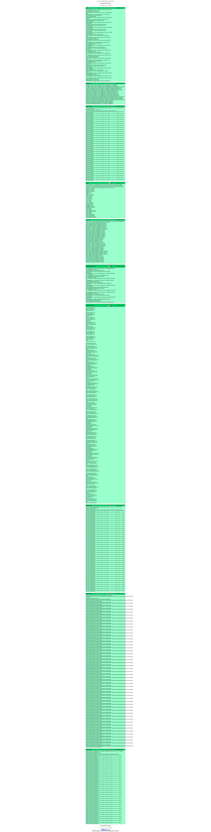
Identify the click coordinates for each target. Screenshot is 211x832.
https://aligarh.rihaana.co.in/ (91, 344)
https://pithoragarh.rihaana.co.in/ (92, 383)
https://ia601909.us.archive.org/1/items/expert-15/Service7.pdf (98, 67)
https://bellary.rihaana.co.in (91, 421)
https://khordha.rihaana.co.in (91, 458)
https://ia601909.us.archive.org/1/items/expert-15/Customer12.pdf (99, 27)
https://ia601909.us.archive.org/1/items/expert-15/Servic (97, 70)
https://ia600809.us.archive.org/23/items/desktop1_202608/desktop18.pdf (100, 297)
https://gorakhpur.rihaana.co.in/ (92, 359)
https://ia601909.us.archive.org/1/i (92, 10)
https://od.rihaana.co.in (90, 317)
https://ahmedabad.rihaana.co (92, 409)
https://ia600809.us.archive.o (92, 269)
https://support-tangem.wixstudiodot (93, 231)
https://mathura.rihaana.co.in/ (92, 374)
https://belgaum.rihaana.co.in (91, 420)
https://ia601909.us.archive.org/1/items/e (94, 43)
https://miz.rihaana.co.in (90, 322)
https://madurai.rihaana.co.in (91, 467)
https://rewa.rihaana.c (90, 483)
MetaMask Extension (90, 206)
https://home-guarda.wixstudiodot (92, 258)
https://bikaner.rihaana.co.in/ (91, 352)
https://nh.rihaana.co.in (90, 318)
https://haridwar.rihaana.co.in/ (92, 363)
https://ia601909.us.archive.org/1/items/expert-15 (96, 25)
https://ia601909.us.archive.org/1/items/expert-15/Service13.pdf (98, 77)
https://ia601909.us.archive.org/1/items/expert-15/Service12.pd (98, 75)
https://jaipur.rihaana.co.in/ (91, 366)
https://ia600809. (89, 286)
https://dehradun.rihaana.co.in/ (92, 355)
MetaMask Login (89, 204)
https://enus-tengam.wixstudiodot (92, 247)
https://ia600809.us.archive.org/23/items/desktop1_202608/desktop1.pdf (100, 268)
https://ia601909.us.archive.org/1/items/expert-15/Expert (97, 35)
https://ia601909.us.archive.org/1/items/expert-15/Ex (96, 48)
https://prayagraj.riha (90, 384)
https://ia (87, 18)
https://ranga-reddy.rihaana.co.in (92, 482)
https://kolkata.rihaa (90, 459)
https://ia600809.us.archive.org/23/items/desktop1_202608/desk (99, 283)
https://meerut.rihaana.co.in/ (91, 375)
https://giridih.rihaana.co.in (91, 438)
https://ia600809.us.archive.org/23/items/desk (95, 276)
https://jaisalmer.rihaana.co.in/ (92, 367)
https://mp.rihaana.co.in (90, 319)
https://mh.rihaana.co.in (90, 323)
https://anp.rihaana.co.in (91, 341)
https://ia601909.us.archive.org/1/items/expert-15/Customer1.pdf (99, 9)
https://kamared (89, 451)
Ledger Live (88, 192)
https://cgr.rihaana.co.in (90, 336)
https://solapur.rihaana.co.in (91, 403)
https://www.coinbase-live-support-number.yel (95, 599)
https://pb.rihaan (89, 315)
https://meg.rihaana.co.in (91, 324)
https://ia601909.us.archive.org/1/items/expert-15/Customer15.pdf (99, 32)
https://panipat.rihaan (90, 380)
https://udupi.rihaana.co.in (91, 498)
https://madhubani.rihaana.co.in (92, 466)
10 (107, 5)
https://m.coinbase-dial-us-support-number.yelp (95, 510)
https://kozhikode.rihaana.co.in (92, 461)
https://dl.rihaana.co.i (90, 334)
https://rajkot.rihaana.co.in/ (91, 387)
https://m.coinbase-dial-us (91, 508)
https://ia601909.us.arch (91, 51)
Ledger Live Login (89, 194)
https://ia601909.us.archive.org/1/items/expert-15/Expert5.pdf (98, 40)
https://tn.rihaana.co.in (90, 312)
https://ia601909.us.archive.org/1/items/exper (95, 20)
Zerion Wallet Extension (90, 210)
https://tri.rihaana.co (90, 310)
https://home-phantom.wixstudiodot (93, 235)
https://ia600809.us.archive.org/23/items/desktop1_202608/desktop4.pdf (100, 273)
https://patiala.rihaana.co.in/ (91, 382)
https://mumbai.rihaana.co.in (91, 407)
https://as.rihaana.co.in (90, 408)
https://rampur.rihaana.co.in (91, 481)
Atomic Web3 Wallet (90, 214)
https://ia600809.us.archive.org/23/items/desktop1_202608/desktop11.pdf (100, 285)
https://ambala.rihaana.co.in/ (91, 347)
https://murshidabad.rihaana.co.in (92, 471)
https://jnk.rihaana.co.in (90, 328)
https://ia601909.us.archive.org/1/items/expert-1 (95, 65)
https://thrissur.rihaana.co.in (91, 495)
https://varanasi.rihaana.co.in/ (92, 399)
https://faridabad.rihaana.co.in (92, 433)
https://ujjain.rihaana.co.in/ (91, 396)
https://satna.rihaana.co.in (91, 490)
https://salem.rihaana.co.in (91, 487)
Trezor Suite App (89, 202)
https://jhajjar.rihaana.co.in (91, 450)
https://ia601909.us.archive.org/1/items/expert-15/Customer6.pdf (99, 17)
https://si (87, 492)
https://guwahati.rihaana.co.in (92, 442)
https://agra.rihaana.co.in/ (91, 343)
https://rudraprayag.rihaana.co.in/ (92, 391)
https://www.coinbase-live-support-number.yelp (95, 602)
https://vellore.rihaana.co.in (91, 499)
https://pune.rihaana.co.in (91, 477)
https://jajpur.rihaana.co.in (91, 446)
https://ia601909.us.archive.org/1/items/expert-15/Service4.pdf (98, 63)
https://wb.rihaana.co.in (90, 307)
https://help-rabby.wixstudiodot (92, 239)
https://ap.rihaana (89, 339)
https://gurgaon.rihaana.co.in (91, 441)
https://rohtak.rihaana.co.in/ (91, 390)
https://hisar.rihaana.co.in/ (91, 364)
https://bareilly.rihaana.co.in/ (91, 348)
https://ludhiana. (89, 372)
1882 (110, 5)
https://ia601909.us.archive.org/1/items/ (94, 15)
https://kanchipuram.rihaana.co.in (92, 453)
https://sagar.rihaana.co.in (91, 485)
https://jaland (88, 368)
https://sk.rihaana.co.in (90, 314)
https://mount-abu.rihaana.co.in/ (92, 378)
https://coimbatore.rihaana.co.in (92, 425)
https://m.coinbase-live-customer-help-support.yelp (96, 111)
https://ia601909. (89, 28)
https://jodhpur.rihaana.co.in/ (91, 370)
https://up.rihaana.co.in (90, 308)
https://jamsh (88, 447)
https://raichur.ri (89, 479)
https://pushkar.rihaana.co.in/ (92, 386)
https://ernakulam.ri (90, 430)
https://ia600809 (89, 274)
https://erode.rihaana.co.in (91, 432)
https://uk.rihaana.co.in (90, 309)
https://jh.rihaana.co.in (90, 329)
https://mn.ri (88, 320)
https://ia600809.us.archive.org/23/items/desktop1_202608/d (98, 271)
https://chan (88, 353)
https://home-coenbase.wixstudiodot (93, 243)
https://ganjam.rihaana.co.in (91, 436)
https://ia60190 (89, 23)
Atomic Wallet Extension (91, 216)
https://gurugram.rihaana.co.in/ (92, 360)
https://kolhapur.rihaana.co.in (91, 400)
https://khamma (89, 455)
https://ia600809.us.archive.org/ (92, 281)
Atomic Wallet (88, 212)
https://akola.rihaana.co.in (91, 412)
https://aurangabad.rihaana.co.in (92, 413)
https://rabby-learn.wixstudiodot (92, 254)
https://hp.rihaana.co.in (90, 332)
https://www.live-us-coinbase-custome (93, 753)
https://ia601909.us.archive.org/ (92, 56)
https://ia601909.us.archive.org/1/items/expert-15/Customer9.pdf (99, 22)
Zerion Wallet (88, 208)
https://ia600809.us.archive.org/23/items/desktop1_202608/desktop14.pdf (100, 290)
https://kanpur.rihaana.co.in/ (91, 371)
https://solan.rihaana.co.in (91, 494)
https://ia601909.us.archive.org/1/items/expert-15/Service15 (98, 80)
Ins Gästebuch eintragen (105, 3)
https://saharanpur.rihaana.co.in (92, 486)
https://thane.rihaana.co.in (91, 404)
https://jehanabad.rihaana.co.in (92, 449)
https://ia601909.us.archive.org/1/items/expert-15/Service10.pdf (98, 72)
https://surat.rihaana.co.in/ (91, 394)
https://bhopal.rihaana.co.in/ (91, 351)
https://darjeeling (89, 426)
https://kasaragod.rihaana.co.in (92, 454)
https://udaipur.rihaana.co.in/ (91, 395)
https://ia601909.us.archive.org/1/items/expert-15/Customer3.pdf (99, 12)
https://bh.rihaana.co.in (90, 338)
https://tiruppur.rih (89, 496)
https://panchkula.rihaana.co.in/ (92, 379)
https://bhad (88, 422)
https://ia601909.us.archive (91, 73)
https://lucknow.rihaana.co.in (91, 465)
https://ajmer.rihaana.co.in (91, 411)
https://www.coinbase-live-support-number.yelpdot (96, 595)
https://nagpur (88, 405)
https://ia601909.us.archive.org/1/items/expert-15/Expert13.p (98, 53)
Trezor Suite (88, 200)
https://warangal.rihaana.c (91, 502)
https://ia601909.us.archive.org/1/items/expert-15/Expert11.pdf (98, 50)
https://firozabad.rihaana (91, 434)
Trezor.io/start (89, 196)
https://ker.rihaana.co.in (90, 327)
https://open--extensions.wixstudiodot (93, 227)
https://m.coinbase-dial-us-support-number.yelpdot (96, 506)
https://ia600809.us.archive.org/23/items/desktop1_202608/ (98, 295)
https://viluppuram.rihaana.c (91, 500)
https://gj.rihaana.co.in (90, 333)
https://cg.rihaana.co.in (90, 337)
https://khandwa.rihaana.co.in (92, 457)
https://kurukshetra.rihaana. (91, 463)
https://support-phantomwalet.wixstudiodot (94, 251)
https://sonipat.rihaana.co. (91, 392)
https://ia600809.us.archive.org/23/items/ (94, 300)
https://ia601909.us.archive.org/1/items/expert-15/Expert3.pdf (98, 37)
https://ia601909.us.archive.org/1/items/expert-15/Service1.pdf (98, 58)
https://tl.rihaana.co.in (90, 313)
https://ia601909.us (90, 33)
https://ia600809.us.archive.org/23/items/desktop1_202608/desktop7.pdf (100, 278)
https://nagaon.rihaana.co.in (91, 474)
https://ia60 (88, 64)
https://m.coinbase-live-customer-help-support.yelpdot (97, 107)
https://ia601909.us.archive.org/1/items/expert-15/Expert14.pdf (98, 55)
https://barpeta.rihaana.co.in (91, 417)
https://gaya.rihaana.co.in (91, 437)
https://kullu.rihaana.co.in (91, 462)
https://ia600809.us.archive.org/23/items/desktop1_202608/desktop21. (100, 302)
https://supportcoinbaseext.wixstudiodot (94, 223)
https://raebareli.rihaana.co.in (92, 478)
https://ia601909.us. (90, 68)
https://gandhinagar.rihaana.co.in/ (92, 356)
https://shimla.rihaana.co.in (91, 491)
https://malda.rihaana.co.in (91, 469)
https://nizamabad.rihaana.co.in (92, 475)
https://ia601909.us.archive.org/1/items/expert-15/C (96, 30)
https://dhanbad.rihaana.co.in (92, 428)
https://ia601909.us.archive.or (92, 38)
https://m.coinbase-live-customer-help (93, 109)
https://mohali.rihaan (90, 376)
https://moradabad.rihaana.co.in (92, 470)
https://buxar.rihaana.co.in (91, 424)
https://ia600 (88, 298)
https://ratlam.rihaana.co (91, 388)
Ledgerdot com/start (90, 188)
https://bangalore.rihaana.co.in (92, 416)
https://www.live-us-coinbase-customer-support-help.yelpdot (98, 751)
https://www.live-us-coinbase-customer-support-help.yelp (97, 755)
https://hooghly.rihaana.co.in (91, 445)
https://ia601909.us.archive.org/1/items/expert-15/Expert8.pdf (98, 45)
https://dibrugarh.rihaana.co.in (92, 429)
